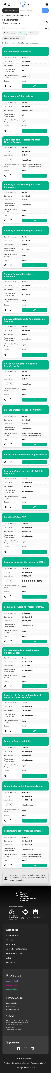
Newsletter (10, 1006)
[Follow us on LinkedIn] (32, 1048)
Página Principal (8, 15)
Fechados (33, 33)
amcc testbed (11, 989)
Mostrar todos (9, 33)
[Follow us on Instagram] (25, 1048)
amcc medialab (12, 981)
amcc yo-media (12, 985)
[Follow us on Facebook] (18, 1048)
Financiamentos (23, 15)
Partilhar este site (13, 1010)
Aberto (22, 33)
